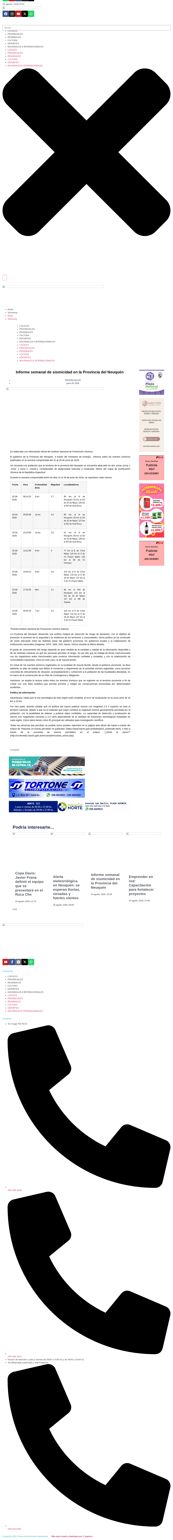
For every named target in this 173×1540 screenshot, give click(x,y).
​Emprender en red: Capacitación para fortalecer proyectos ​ (141, 885)
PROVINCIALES (27, 329)
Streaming (12, 313)
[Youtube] (6, 962)
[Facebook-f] (12, 962)
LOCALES (24, 326)
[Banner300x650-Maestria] (151, 451)
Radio (10, 309)
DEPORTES (25, 338)
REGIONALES (26, 332)
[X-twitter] (25, 962)
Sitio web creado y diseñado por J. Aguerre (71, 1536)
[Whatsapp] (31, 962)
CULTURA (24, 335)
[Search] (5, 277)
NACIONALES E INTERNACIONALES (37, 342)
